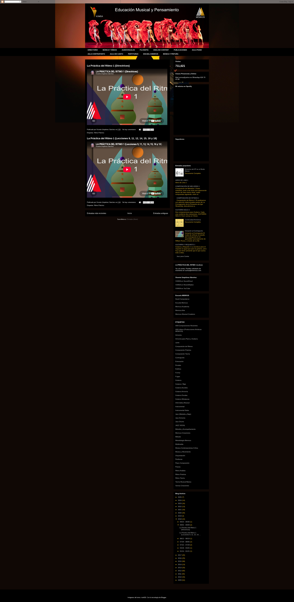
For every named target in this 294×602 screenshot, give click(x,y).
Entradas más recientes (96, 213)
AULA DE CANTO (116, 54)
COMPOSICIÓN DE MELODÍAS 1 (187, 186)
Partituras (178, 459)
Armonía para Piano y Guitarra (186, 339)
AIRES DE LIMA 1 (181, 180)
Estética (178, 369)
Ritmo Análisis (180, 470)
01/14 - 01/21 (185, 551)
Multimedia (179, 444)
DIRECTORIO (93, 50)
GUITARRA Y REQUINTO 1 (185, 245)
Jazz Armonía (180, 418)
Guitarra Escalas (181, 395)
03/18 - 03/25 (185, 548)
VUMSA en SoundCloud (184, 281)
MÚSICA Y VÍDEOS (110, 50)
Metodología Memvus (183, 440)
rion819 (143, 597)
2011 (180, 574)
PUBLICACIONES (180, 50)
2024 (180, 500)
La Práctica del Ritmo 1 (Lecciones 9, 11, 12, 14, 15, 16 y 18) (122, 138)
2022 (180, 506)
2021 (180, 510)
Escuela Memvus (181, 303)
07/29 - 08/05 (185, 542)
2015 (180, 561)
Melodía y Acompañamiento (185, 429)
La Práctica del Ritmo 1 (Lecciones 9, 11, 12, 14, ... (190, 534)
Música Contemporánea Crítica (186, 448)
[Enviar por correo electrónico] (144, 130)
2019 (180, 516)
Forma (177, 373)
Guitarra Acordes (181, 388)
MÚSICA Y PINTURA (170, 54)
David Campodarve (182, 299)
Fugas (177, 376)
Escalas (178, 365)
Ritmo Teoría (180, 478)
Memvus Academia (182, 306)
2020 (180, 513)
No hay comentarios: (129, 129)
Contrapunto (179, 358)
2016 (180, 558)
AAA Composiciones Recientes (186, 326)
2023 (180, 503)
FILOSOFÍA (144, 50)
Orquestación (180, 455)
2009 (180, 580)
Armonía (178, 335)
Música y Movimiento (183, 452)
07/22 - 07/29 (185, 545)
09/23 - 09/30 (185, 522)
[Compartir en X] (148, 130)
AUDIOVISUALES (128, 50)
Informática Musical (182, 403)
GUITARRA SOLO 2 (182, 210)
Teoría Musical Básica (183, 482)
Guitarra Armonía (181, 391)
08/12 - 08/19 (185, 538)
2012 (180, 571)
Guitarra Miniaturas (182, 399)
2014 (180, 564)
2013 (180, 567)
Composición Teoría (182, 354)
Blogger (163, 597)
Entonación (179, 361)
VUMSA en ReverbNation (184, 285)
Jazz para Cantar (183, 256)
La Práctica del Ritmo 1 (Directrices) (108, 65)
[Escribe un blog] (146, 130)
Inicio (129, 213)
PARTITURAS (133, 54)
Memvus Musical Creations (185, 314)
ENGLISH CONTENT (161, 50)
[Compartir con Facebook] (150, 130)
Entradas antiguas (160, 213)
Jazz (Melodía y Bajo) (183, 414)
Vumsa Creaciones (182, 486)
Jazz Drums (179, 421)
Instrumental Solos (182, 410)
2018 (180, 519)
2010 (180, 577)
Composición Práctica (183, 350)
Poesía (177, 467)
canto (177, 343)
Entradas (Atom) (132, 219)
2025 (180, 497)
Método (178, 437)
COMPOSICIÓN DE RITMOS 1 (188, 198)
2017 (180, 555)
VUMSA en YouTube (182, 288)
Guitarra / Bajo (180, 384)
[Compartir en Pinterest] (153, 130)
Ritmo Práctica (99, 133)
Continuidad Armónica (193, 220)
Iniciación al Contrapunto (194, 231)
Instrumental (179, 406)
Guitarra (178, 380)
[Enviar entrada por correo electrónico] (139, 129)
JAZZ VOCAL (180, 425)
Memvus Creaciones (182, 433)
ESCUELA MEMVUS (150, 54)
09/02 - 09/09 (185, 525)
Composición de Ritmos (184, 346)
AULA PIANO (197, 50)
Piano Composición (182, 463)
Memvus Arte (180, 310)
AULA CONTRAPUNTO (96, 54)
